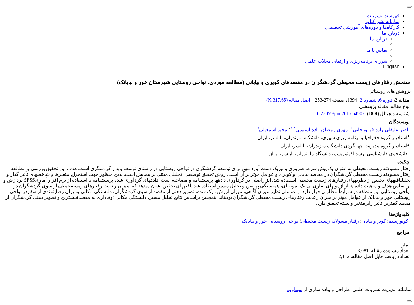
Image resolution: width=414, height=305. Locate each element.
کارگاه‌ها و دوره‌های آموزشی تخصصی (362, 27)
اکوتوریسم (399, 220)
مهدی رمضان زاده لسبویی (320, 129)
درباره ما (390, 32)
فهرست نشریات (383, 15)
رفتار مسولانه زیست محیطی (330, 220)
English (391, 66)
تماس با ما (376, 49)
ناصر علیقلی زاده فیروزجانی (381, 129)
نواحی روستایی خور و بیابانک (270, 220)
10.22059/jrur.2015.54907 (340, 113)
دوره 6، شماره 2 (376, 99)
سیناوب (294, 289)
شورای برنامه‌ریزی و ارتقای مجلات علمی (346, 61)
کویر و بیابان (374, 220)
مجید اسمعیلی (273, 129)
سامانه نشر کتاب (382, 21)
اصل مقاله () (288, 99)
